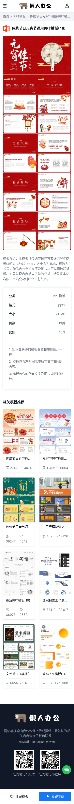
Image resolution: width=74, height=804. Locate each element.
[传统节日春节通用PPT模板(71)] (19, 431)
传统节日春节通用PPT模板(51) (19, 527)
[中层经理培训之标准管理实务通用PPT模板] (55, 500)
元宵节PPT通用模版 (55, 458)
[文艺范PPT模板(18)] (19, 646)
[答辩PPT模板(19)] (19, 573)
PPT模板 (19, 16)
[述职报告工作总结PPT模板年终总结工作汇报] (55, 573)
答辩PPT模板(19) (18, 600)
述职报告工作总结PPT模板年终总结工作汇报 (55, 600)
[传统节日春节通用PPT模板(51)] (19, 500)
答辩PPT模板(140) (55, 674)
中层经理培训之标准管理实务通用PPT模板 (55, 527)
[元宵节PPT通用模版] (55, 431)
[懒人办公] (35, 6)
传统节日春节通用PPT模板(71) (19, 458)
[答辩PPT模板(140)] (55, 646)
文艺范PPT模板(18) (19, 674)
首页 (6, 16)
